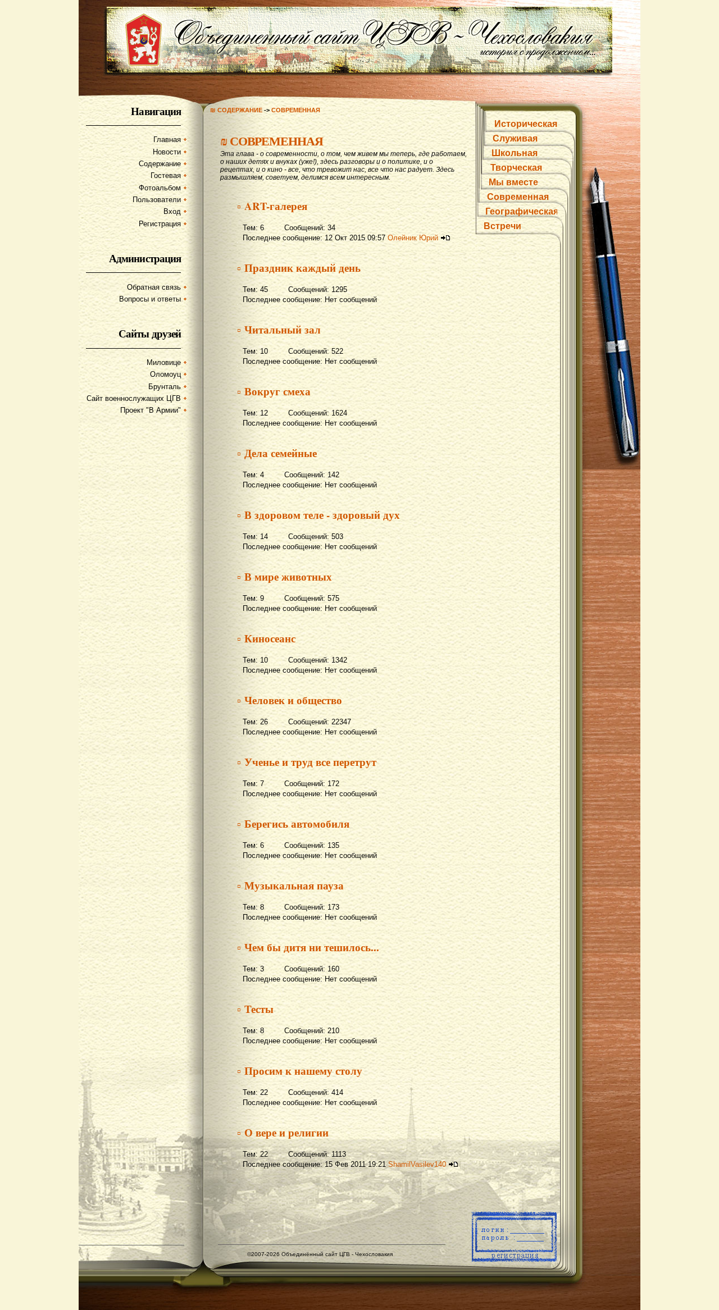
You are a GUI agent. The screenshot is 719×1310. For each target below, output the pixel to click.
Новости (167, 152)
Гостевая (166, 175)
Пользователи (157, 199)
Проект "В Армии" (150, 410)
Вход (172, 211)
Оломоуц (165, 374)
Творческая (516, 167)
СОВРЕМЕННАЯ (295, 110)
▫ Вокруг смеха (274, 391)
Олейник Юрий (413, 238)
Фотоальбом (160, 188)
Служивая (515, 138)
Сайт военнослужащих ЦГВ (134, 398)
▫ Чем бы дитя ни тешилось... (308, 947)
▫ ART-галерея (272, 205)
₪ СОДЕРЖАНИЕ (236, 110)
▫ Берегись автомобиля (293, 823)
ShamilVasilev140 (417, 1164)
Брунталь (164, 386)
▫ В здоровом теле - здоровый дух (318, 514)
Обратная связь (154, 287)
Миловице (164, 362)
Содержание (160, 163)
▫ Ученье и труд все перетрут (306, 761)
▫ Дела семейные (277, 452)
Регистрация (160, 224)
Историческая (525, 124)
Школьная (515, 153)
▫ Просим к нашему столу (299, 1070)
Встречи (502, 226)
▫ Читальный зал (279, 329)
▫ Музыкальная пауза (290, 885)
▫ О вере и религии (283, 1132)
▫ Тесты (255, 1008)
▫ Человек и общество (289, 700)
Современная (518, 197)
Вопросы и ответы (150, 299)
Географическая (521, 211)
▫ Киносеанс (266, 638)
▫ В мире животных (284, 576)
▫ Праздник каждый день (299, 267)
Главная (167, 139)
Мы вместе (513, 182)
